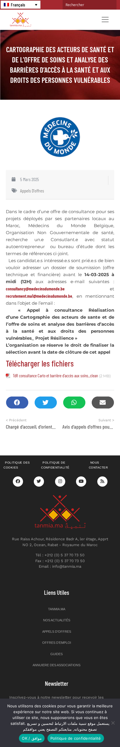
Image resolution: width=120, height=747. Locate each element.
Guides (56, 654)
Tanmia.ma (56, 609)
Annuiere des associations (56, 665)
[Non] (113, 723)
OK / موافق (31, 738)
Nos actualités (56, 620)
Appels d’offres (56, 631)
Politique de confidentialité (55, 465)
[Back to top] (95, 728)
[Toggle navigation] (105, 19)
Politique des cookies (16, 465)
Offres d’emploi (56, 642)
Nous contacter (98, 465)
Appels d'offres (32, 190)
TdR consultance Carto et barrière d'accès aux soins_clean (55, 375)
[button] (17, 402)
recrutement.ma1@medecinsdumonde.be (39, 296)
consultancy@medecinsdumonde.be (35, 288)
